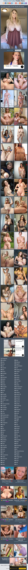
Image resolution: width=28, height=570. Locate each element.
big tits (3, 379)
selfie (17, 420)
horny (3, 451)
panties (18, 403)
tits (16, 449)
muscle (17, 375)
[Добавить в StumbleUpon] (20, 3)
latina (3, 464)
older (17, 390)
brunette (4, 394)
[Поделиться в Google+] (10, 3)
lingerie (18, 364)
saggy (17, 418)
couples (4, 405)
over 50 (18, 398)
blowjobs (4, 386)
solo (17, 437)
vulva (17, 458)
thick (17, 443)
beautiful (4, 373)
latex (3, 462)
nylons (17, 384)
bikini (3, 381)
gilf (3, 434)
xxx (17, 464)
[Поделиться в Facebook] (6, 3)
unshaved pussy (20, 451)
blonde (4, 384)
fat (2, 426)
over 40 (18, 396)
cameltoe (4, 396)
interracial (4, 458)
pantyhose (18, 405)
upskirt (17, 453)
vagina (17, 454)
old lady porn (19, 386)
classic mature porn (7, 400)
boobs (3, 388)
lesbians (18, 362)
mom (17, 373)
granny (4, 441)
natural (17, 377)
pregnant (18, 409)
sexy (17, 424)
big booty (4, 377)
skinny (17, 432)
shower (18, 428)
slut (17, 434)
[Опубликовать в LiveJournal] (14, 3)
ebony (3, 418)
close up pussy (5, 403)
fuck (3, 432)
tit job (17, 447)
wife (17, 462)
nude (17, 383)
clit (3, 401)
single (17, 430)
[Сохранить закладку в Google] (8, 3)
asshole (4, 367)
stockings (18, 439)
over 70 (18, 401)
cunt (3, 411)
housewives (5, 454)
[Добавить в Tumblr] (22, 3)
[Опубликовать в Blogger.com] (3, 3)
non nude (18, 381)
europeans (4, 422)
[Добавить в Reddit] (18, 3)
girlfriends (4, 436)
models (18, 371)
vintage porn (19, 456)
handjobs (4, 447)
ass (3, 365)
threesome (18, 445)
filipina (3, 430)
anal (3, 362)
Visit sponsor (18, 50)
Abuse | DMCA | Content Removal (8, 565)
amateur (4, 360)
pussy (17, 413)
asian (3, 364)
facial (3, 424)
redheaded (18, 417)
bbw (3, 369)
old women (18, 388)
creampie (4, 407)
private (17, 411)
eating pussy (5, 417)
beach (3, 371)
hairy (3, 443)
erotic (3, 420)
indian (3, 456)
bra (3, 392)
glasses (4, 437)
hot (3, 453)
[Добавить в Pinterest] (16, 3)
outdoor (18, 392)
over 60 (18, 400)
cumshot (4, 409)
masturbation (19, 365)
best (3, 375)
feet (3, 428)
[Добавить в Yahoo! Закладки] (26, 3)
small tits (18, 436)
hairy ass (4, 445)
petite (17, 407)
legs (17, 360)
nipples (18, 379)
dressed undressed (6, 415)
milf (17, 367)
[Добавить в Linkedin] (12, 3)
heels (3, 449)
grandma (4, 439)
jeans (3, 460)
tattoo (17, 441)
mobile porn (19, 369)
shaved (18, 426)
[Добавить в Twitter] (24, 3)
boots (3, 390)
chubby (4, 398)
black (3, 383)
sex (17, 422)
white (17, 460)
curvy (3, 413)
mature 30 (18, 394)
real (17, 415)
